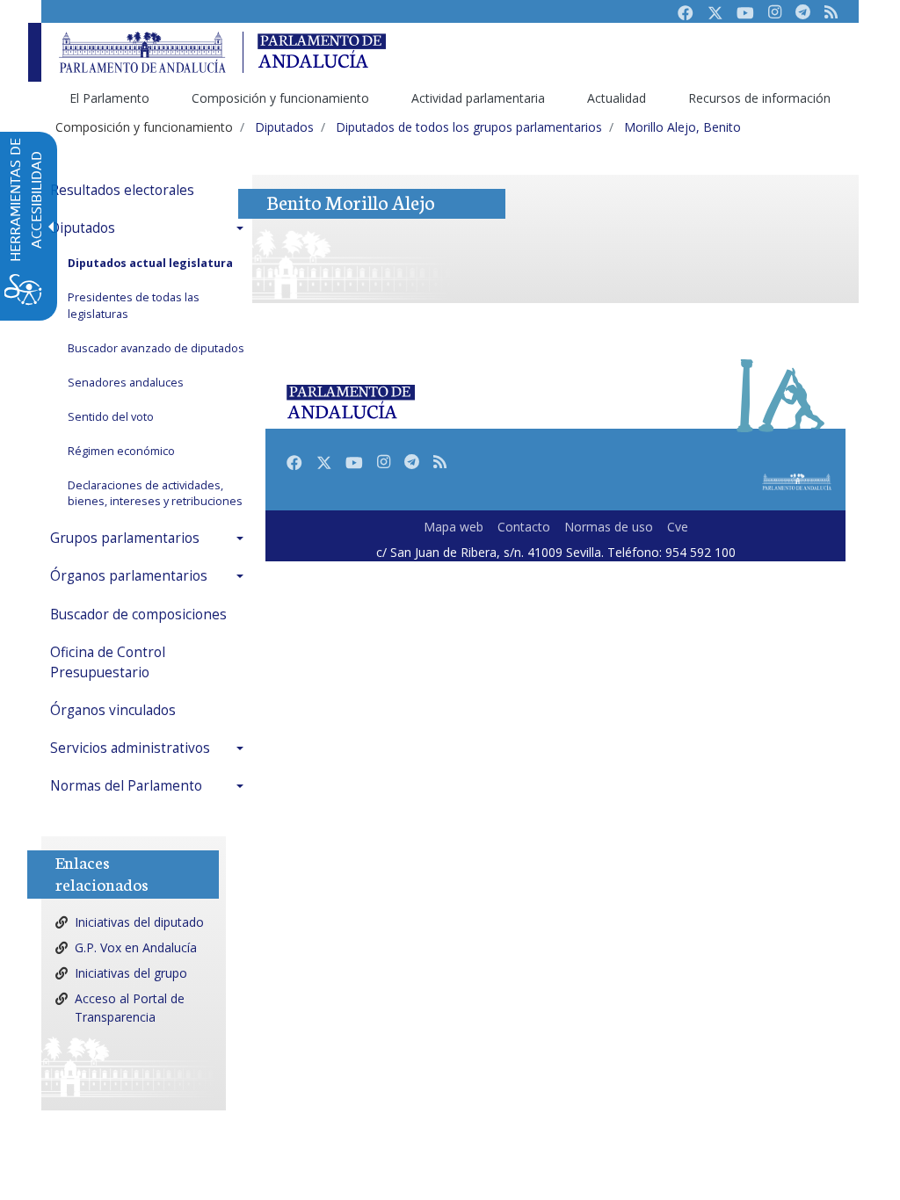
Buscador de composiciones (138, 614)
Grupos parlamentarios (125, 538)
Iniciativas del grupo (131, 973)
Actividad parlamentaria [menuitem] (478, 98)
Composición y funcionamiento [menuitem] (280, 98)
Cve (677, 526)
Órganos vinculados (113, 710)
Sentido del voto (111, 416)
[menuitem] (151, 190)
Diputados (82, 228)
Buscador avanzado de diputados (156, 348)
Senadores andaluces (126, 382)
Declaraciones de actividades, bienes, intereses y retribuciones (155, 494)
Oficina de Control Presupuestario (107, 662)
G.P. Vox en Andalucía (136, 947)
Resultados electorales (122, 190)
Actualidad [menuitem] (616, 98)
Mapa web (453, 526)
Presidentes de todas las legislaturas (134, 306)
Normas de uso (608, 526)
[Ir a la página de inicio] (142, 52)
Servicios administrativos (130, 748)
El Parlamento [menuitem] (109, 98)
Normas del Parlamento (126, 786)
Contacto (523, 526)
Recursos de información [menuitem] (759, 98)
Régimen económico (121, 451)
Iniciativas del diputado (139, 922)
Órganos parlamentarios (128, 576)
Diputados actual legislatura (150, 263)
